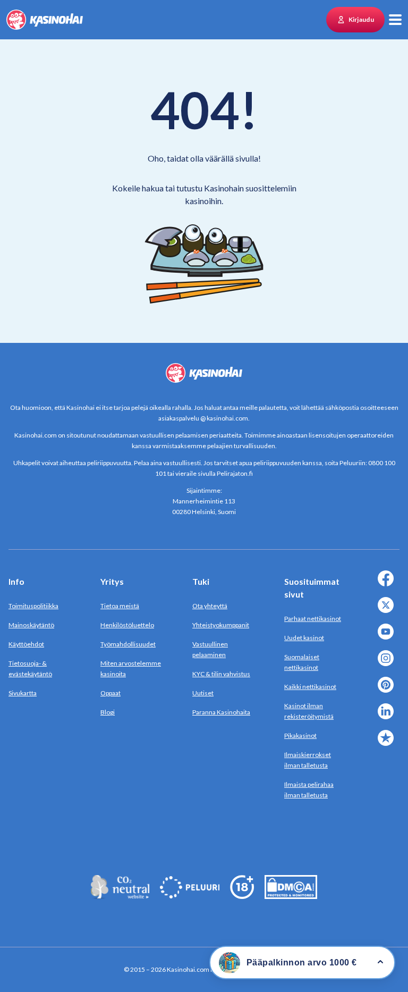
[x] (388, 611)
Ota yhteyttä (209, 606)
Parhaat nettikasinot (312, 619)
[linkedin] (388, 717)
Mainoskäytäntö (31, 625)
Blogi (107, 712)
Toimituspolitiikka (33, 606)
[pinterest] (388, 691)
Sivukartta (22, 693)
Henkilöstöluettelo (127, 625)
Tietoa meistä (119, 606)
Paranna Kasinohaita (221, 712)
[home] (44, 19)
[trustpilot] (388, 744)
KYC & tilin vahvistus (221, 674)
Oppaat (110, 693)
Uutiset (203, 693)
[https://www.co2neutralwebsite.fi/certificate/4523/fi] (120, 895)
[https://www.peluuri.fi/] (189, 895)
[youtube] (388, 638)
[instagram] (388, 664)
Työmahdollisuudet (128, 644)
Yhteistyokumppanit (220, 625)
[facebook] (388, 584)
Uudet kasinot (304, 638)
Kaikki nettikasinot (310, 687)
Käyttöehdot (26, 644)
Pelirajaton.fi (235, 473)
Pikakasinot (300, 735)
